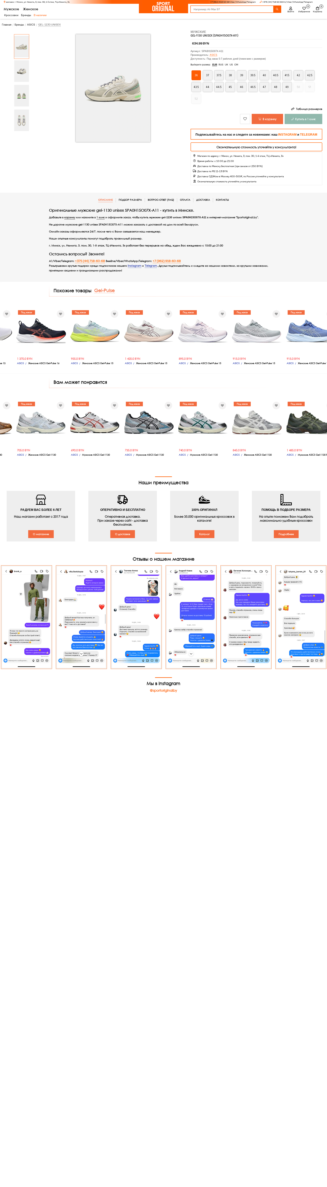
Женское (30, 9)
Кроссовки (11, 15)
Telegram (151, 266)
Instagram (134, 266)
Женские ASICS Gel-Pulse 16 (43, 363)
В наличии (40, 15)
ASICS (213, 55)
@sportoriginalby (163, 690)
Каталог (204, 534)
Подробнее (286, 534)
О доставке (122, 534)
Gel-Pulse (104, 290)
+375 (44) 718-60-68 (90, 261)
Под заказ (26, 312)
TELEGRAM (308, 134)
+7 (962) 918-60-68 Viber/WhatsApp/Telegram (233, 2)
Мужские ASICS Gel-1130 (96, 454)
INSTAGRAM (287, 134)
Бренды (26, 15)
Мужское (11, 9)
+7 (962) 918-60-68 (167, 261)
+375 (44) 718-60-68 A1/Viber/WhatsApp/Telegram (287, 2)
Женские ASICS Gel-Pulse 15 (97, 363)
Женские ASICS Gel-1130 (42, 454)
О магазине (41, 534)
